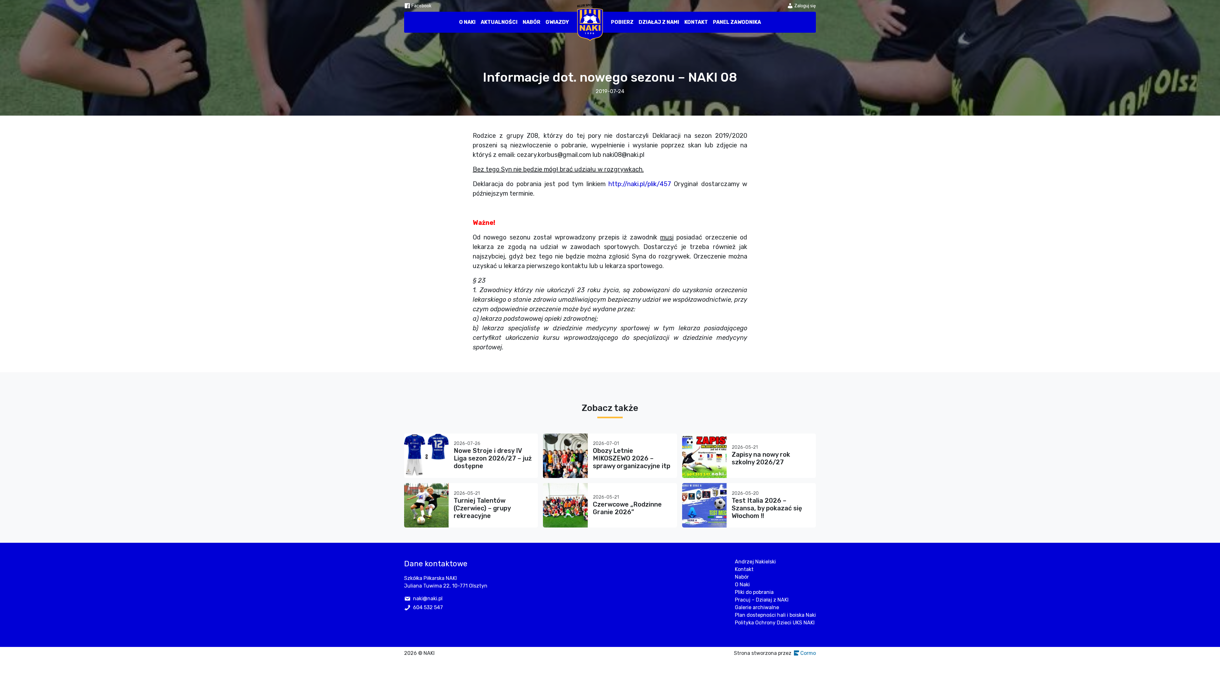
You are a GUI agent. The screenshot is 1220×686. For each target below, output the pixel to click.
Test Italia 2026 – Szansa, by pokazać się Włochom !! (767, 508)
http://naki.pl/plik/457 (639, 184)
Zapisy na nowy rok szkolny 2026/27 (761, 458)
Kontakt (696, 22)
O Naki (467, 22)
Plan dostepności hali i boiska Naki (775, 615)
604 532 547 (428, 607)
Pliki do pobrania (754, 592)
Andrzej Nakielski (755, 562)
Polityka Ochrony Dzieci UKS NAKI (775, 623)
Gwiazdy (557, 22)
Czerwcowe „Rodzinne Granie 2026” (627, 508)
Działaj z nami (659, 22)
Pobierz (622, 22)
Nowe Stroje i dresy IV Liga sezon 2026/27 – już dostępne (493, 458)
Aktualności (499, 22)
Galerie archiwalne (757, 607)
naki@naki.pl (428, 598)
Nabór (531, 22)
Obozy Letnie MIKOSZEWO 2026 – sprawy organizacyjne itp (631, 458)
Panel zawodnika (737, 22)
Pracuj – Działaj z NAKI (762, 600)
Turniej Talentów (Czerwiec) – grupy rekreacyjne (482, 508)
